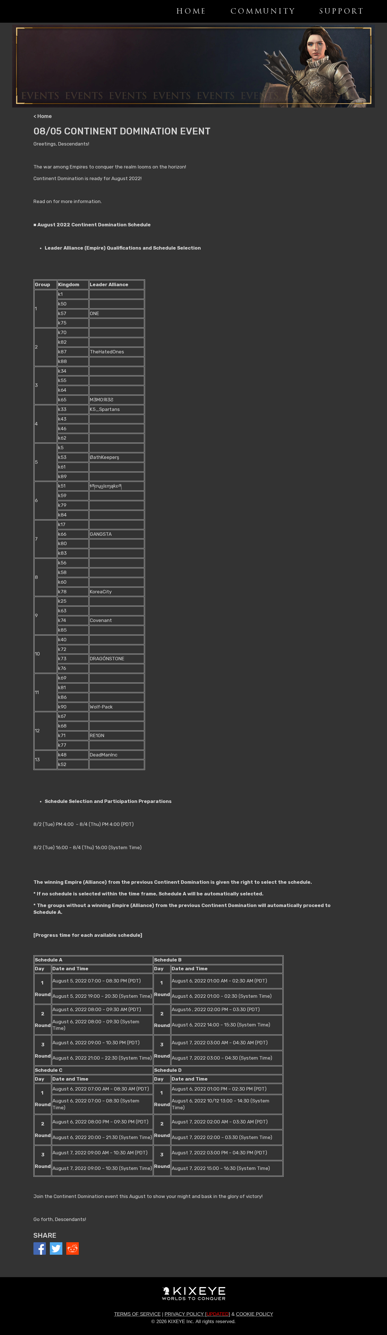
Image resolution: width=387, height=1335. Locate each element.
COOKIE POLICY (254, 1314)
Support (341, 11)
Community (262, 11)
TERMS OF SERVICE (137, 1314)
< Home (42, 116)
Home (191, 11)
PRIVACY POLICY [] (197, 1314)
